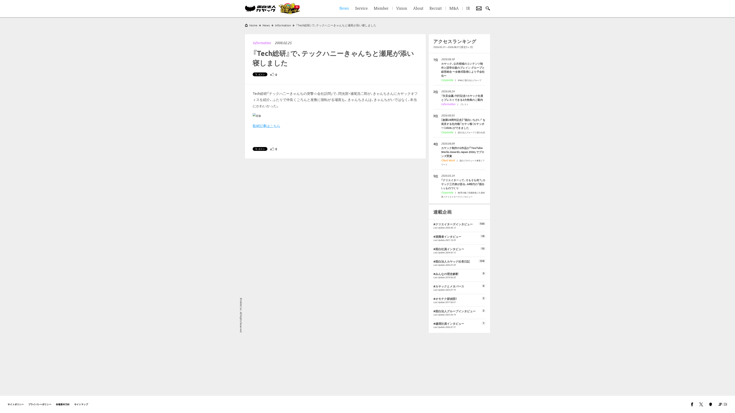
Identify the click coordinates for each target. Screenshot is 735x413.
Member (381, 9)
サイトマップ (81, 404)
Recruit (436, 9)
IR (468, 9)
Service (361, 9)
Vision (401, 9)
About (418, 9)
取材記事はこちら (266, 126)
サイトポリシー (16, 404)
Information (262, 43)
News (266, 25)
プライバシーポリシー (39, 404)
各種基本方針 (63, 404)
